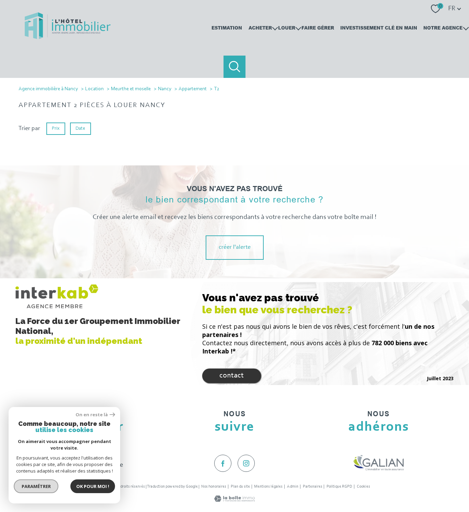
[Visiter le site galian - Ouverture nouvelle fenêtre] (378, 462)
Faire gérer (317, 27)
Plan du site (240, 487)
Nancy (164, 89)
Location (94, 89)
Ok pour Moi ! (92, 486)
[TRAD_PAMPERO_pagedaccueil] (68, 38)
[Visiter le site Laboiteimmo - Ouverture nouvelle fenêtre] (234, 500)
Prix (55, 128)
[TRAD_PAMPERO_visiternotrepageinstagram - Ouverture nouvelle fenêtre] (246, 463)
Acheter (260, 27)
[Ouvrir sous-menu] (275, 28)
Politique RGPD (339, 487)
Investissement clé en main (378, 27)
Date (80, 128)
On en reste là (92, 414)
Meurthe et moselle (131, 89)
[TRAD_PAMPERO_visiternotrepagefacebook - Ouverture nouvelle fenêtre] (222, 463)
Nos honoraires (213, 487)
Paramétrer (36, 486)
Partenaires (312, 487)
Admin (292, 487)
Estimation (226, 27)
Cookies (363, 487)
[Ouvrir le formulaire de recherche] (235, 67)
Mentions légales (268, 487)
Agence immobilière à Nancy (48, 89)
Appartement (193, 89)
